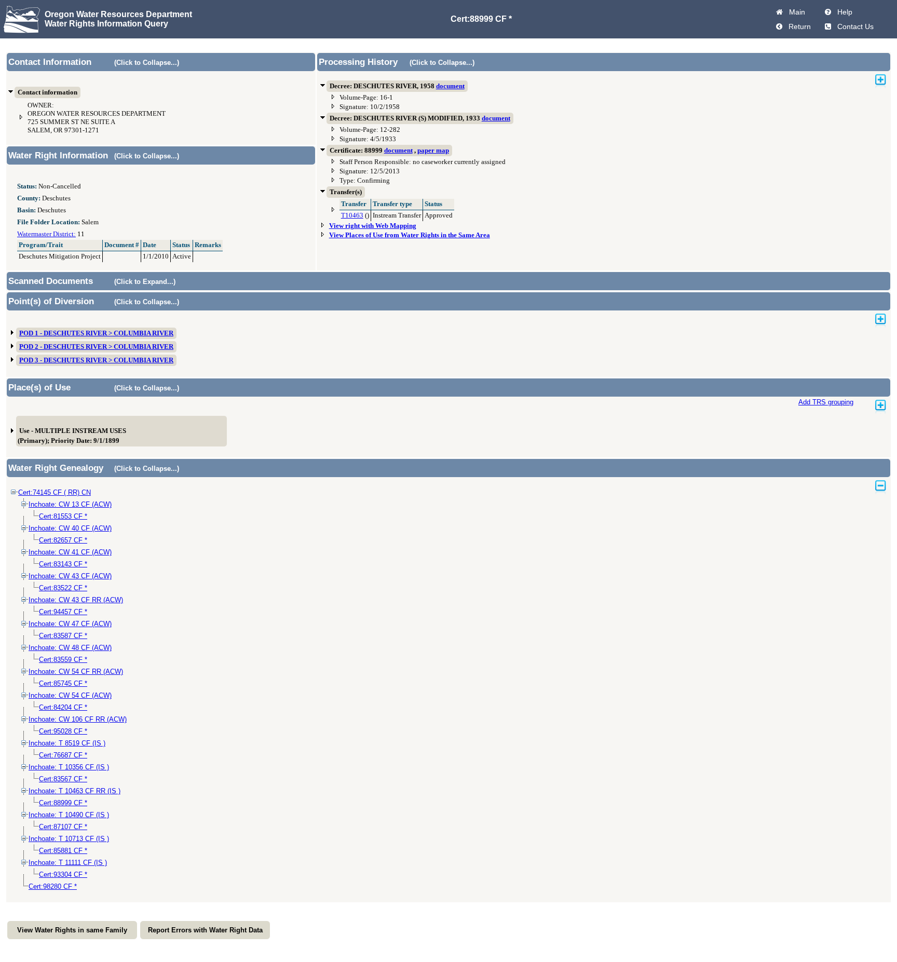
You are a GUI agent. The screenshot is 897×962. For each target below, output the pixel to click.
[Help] (828, 12)
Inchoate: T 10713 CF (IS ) (69, 839)
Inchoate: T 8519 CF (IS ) (67, 743)
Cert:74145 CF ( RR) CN (54, 492)
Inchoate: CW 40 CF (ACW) (70, 528)
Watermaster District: (46, 234)
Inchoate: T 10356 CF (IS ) (69, 767)
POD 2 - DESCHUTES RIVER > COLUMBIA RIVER (96, 346)
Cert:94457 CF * (63, 612)
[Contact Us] (828, 26)
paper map (433, 150)
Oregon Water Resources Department (118, 14)
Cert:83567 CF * (63, 779)
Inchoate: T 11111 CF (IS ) (68, 862)
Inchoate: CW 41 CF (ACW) (70, 552)
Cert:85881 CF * (63, 851)
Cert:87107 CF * (63, 827)
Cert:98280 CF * (53, 886)
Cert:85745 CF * (63, 683)
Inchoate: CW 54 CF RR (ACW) (76, 671)
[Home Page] (779, 12)
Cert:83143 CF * (63, 564)
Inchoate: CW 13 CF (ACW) (70, 504)
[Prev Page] (779, 26)
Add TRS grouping (825, 402)
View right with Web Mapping (372, 225)
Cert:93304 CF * (63, 874)
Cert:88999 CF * (63, 803)
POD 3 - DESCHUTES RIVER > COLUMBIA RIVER (96, 360)
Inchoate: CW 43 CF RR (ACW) (76, 600)
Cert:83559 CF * (63, 659)
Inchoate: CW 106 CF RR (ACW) (78, 719)
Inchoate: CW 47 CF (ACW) (70, 624)
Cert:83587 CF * (63, 636)
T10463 (352, 215)
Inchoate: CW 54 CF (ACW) (70, 695)
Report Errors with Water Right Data (205, 930)
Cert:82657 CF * (63, 540)
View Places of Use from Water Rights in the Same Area (409, 235)
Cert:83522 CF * (63, 588)
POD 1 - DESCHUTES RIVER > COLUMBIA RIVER (96, 333)
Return (797, 26)
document (450, 86)
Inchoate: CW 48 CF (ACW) (70, 648)
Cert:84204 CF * (63, 707)
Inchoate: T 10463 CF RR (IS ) (74, 791)
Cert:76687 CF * (63, 755)
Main (795, 12)
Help (842, 12)
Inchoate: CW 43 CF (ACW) (70, 576)
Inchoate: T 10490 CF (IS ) (69, 815)
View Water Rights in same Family (72, 930)
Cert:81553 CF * (63, 516)
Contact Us (853, 26)
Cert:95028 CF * (63, 731)
